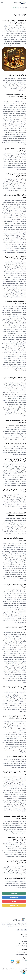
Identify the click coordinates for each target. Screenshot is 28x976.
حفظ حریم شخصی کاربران (21, 954)
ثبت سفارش (14, 893)
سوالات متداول (23, 941)
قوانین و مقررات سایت (22, 952)
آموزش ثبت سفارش (14, 897)
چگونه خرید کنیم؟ (22, 943)
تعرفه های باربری (14, 905)
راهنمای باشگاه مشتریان (21, 946)
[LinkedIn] (18, 930)
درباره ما (25, 939)
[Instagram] (22, 930)
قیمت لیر (14, 901)
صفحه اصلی (24, 937)
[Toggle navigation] (2, 2)
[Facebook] (25, 930)
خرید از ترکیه (17, 2)
